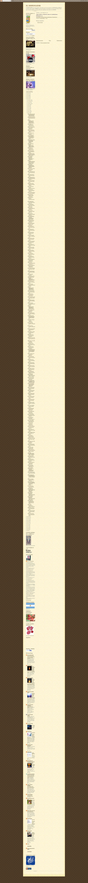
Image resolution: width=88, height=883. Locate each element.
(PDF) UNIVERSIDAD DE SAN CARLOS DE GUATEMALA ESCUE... (31, 483)
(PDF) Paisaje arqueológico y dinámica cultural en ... (31, 505)
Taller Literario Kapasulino (29, 831)
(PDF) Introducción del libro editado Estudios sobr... (31, 291)
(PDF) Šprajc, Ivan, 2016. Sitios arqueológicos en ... (31, 338)
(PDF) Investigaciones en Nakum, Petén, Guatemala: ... (31, 127)
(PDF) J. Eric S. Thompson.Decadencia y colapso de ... (31, 263)
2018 (28, 518)
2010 (28, 528)
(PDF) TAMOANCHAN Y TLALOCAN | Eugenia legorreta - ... (31, 178)
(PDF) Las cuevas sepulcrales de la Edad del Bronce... (31, 214)
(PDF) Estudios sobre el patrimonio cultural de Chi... (31, 300)
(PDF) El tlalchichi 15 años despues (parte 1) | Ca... (31, 227)
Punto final (28, 746)
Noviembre (28, 716)
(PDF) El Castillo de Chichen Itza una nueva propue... (30, 294)
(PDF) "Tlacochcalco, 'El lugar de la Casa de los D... (31, 172)
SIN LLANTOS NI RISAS (33, 764)
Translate (33, 35)
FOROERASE (29, 731)
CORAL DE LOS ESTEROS (29, 785)
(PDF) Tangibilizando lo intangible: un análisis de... (31, 272)
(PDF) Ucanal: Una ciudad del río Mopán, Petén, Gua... (31, 297)
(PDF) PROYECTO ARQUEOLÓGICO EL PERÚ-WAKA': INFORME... (31, 490)
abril (28, 109)
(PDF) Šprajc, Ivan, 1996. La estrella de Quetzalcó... (31, 442)
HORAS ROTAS (29, 665)
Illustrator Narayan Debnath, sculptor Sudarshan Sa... (31, 195)
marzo (29, 110)
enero (29, 112)
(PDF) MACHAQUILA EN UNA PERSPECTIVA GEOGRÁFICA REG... (31, 278)
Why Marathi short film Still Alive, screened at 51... (31, 403)
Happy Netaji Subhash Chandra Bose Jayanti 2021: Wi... (31, 415)
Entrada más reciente (39, 40)
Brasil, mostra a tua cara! (31, 810)
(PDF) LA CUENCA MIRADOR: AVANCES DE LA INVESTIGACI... (31, 469)
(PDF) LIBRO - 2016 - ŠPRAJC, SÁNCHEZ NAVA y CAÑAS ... (31, 454)
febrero (29, 111)
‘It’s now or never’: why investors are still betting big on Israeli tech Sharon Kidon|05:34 (31, 657)
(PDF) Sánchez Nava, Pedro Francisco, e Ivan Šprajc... (31, 335)
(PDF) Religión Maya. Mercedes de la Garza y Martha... (31, 184)
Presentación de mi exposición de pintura (30, 796)
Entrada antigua (59, 40)
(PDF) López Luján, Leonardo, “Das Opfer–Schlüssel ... (31, 448)
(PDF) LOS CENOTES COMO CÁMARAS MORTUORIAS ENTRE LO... (31, 385)
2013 (28, 524)
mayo (29, 108)
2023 (28, 96)
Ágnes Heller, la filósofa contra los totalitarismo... (31, 320)
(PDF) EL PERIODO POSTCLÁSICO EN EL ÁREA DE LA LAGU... (31, 137)
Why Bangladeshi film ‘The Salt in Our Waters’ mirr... (31, 409)
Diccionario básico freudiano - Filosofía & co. (31, 323)
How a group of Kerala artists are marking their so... (31, 406)
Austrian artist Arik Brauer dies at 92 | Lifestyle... (31, 193)
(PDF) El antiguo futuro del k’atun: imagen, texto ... (31, 239)
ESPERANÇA (33, 800)
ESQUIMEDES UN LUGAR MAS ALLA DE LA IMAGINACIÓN (30, 761)
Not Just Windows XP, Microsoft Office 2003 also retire (30, 787)
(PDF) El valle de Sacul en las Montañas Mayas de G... (31, 118)
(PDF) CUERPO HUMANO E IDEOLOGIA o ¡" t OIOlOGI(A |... (31, 158)
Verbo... (28, 843)
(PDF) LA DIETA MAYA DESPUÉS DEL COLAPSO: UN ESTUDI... (31, 141)
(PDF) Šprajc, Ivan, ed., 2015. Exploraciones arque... (31, 508)
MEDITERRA (29, 846)
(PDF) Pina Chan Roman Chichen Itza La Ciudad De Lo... (31, 260)
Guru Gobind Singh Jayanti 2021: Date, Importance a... (31, 486)
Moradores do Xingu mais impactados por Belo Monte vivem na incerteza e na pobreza (30, 776)
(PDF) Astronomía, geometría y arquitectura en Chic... (31, 275)
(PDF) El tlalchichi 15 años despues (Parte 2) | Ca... (31, 230)
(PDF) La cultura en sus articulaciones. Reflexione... (31, 310)
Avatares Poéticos (29, 794)
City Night (33, 725)
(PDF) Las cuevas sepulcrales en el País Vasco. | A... (31, 211)
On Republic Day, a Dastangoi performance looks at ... (31, 199)
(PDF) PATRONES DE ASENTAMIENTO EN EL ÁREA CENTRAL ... (31, 476)
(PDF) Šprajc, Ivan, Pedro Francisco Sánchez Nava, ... (31, 451)
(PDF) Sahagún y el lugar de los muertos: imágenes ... (31, 169)
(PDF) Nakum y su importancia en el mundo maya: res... (31, 124)
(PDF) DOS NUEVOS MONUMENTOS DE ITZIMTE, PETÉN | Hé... (31, 317)
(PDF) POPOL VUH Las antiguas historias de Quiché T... (31, 369)
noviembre (29, 101)
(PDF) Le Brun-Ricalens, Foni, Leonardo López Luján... (31, 445)
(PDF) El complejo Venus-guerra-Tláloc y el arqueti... (31, 433)
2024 (28, 95)
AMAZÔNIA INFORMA (31, 774)
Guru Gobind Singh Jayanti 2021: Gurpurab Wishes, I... (31, 418)
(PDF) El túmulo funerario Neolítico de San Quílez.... (31, 208)
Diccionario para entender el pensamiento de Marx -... (31, 329)
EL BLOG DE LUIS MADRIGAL (30, 705)
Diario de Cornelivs (30, 677)
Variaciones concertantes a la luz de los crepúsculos (33, 821)
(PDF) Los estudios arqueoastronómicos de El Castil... (31, 284)
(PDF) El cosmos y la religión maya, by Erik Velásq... (31, 245)
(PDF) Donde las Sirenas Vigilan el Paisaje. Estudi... (31, 391)
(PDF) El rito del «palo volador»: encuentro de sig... (31, 248)
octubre (29, 102)
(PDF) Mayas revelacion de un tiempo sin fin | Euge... (31, 181)
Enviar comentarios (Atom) (45, 42)
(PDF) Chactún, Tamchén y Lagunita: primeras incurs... (31, 511)
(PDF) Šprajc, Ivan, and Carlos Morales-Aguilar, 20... (31, 463)
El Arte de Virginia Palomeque (30, 724)
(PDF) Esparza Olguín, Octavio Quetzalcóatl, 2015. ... (31, 514)
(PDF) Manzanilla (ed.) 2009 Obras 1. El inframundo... (31, 221)
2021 (28, 98)
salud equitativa (30, 561)
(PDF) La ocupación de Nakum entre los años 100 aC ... (31, 130)
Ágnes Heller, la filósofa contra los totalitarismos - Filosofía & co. (46, 17)
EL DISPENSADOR (33, 5)
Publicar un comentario (40, 22)
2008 (28, 530)
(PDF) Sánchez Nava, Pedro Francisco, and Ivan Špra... (31, 460)
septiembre (29, 103)
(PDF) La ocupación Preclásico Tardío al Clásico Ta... (31, 479)
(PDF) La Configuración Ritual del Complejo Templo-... (31, 388)
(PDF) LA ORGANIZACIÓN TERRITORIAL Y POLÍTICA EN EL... (31, 121)
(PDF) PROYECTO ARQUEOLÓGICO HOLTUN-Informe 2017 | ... (31, 502)
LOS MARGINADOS (30, 655)
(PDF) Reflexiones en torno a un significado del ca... (31, 281)
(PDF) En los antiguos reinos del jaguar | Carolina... (31, 233)
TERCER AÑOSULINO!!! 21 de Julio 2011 (33, 834)
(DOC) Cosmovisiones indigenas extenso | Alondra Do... (31, 378)
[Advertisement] (45, 31)
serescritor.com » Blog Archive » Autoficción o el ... (31, 236)
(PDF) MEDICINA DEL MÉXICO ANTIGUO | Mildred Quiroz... (31, 154)
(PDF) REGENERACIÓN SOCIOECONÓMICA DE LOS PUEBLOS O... (31, 351)
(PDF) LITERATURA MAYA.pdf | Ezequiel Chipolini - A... (31, 372)
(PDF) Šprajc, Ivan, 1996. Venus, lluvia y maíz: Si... (31, 439)
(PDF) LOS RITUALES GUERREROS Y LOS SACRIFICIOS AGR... (31, 381)
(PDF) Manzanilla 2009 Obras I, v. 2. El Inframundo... (31, 224)
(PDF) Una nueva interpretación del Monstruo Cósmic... (31, 436)
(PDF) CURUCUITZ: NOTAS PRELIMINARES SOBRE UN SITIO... (31, 145)
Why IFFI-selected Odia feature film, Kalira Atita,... (31, 400)
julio (28, 105)
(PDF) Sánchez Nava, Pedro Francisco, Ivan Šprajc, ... (31, 344)
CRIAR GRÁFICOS (33, 753)
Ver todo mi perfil (28, 600)
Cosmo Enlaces (29, 851)
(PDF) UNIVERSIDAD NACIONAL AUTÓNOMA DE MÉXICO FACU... (31, 218)
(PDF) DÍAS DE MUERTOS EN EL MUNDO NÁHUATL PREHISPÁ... (31, 166)
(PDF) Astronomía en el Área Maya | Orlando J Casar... (31, 313)
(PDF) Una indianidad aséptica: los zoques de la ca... (31, 357)
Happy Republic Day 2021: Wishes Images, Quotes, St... (31, 202)
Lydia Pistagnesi (29, 818)
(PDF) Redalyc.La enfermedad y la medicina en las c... (31, 148)
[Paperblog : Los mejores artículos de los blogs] (29, 651)
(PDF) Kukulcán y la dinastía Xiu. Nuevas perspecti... (31, 257)
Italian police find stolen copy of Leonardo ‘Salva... (31, 397)
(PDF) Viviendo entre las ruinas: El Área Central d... (31, 473)
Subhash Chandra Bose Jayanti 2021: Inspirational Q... (31, 412)
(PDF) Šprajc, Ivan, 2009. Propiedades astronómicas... (31, 341)
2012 (28, 525)
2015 (28, 522)
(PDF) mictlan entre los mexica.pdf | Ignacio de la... (31, 175)
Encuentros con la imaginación (29, 745)
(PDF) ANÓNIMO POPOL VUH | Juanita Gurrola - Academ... (31, 375)
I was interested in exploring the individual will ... (30, 424)
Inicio (50, 40)
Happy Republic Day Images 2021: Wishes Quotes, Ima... (31, 205)
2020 (28, 516)
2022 (28, 97)
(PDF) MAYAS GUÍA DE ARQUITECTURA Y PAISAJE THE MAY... (31, 115)
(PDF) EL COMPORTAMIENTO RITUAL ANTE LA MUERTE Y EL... (31, 162)
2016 (28, 521)
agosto (29, 104)
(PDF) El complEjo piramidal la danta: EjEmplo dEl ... (31, 466)
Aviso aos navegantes (30, 811)
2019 (28, 517)
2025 (28, 94)
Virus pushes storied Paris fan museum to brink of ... (31, 269)
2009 (28, 529)
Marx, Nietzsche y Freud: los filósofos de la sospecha (31, 332)
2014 (28, 523)
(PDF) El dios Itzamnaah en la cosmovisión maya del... (31, 242)
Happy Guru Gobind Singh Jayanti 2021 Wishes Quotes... (31, 421)
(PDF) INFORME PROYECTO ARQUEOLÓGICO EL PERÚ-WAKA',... (31, 494)
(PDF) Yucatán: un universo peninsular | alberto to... (31, 190)
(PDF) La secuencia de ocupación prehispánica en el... (31, 133)
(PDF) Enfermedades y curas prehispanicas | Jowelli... (31, 151)
